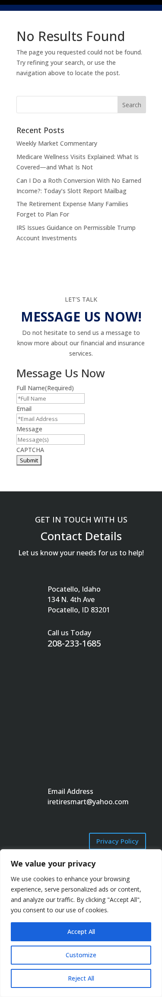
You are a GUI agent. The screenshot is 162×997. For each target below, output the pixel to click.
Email (24, 409)
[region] (81, 923)
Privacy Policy (117, 841)
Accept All (81, 931)
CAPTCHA (30, 450)
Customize (81, 955)
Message (29, 429)
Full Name (45, 388)
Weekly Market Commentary (56, 143)
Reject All (81, 978)
